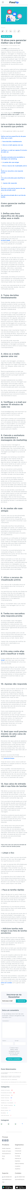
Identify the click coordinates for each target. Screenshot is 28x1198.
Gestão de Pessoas (7, 1095)
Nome (4, 1040)
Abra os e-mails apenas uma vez (12, 145)
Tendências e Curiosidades (8, 1102)
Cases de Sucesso (6, 1115)
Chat (3, 1182)
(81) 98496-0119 (8, 1176)
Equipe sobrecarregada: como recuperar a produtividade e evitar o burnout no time (11, 1076)
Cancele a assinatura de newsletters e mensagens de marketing (13, 158)
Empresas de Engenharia (18, 1159)
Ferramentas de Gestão (8, 1092)
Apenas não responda (10, 183)
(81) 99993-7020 (21, 1176)
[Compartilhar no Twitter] (2, 31)
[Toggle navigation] (3, 2)
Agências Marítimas (19, 1163)
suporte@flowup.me (6, 1179)
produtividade (5, 240)
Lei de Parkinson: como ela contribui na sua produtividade (11, 1073)
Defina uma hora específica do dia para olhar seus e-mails (13, 137)
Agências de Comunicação (18, 1149)
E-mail (17, 1040)
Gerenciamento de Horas (6, 1155)
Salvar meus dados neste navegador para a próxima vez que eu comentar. (14, 1051)
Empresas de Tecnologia (18, 1154)
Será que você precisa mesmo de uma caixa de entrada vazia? (13, 189)
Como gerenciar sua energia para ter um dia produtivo (13, 1082)
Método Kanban (5, 1110)
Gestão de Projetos (7, 1090)
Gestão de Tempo (6, 1100)
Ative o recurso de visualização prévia (14, 165)
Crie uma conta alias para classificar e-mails (13, 178)
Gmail (3, 660)
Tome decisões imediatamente (12, 141)
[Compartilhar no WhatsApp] (14, 31)
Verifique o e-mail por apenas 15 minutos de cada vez (14, 151)
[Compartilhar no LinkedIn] (10, 31)
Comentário (5, 1020)
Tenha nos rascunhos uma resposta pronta (12, 171)
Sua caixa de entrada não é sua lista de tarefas (13, 196)
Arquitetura (17, 1168)
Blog (3, 1158)
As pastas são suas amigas (10, 162)
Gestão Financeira (6, 1097)
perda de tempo (9, 758)
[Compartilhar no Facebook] (6, 31)
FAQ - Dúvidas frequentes (8, 1105)
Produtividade (5, 1107)
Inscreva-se (21, 1001)
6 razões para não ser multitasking (9, 1079)
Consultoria (17, 1166)
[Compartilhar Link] (18, 31)
